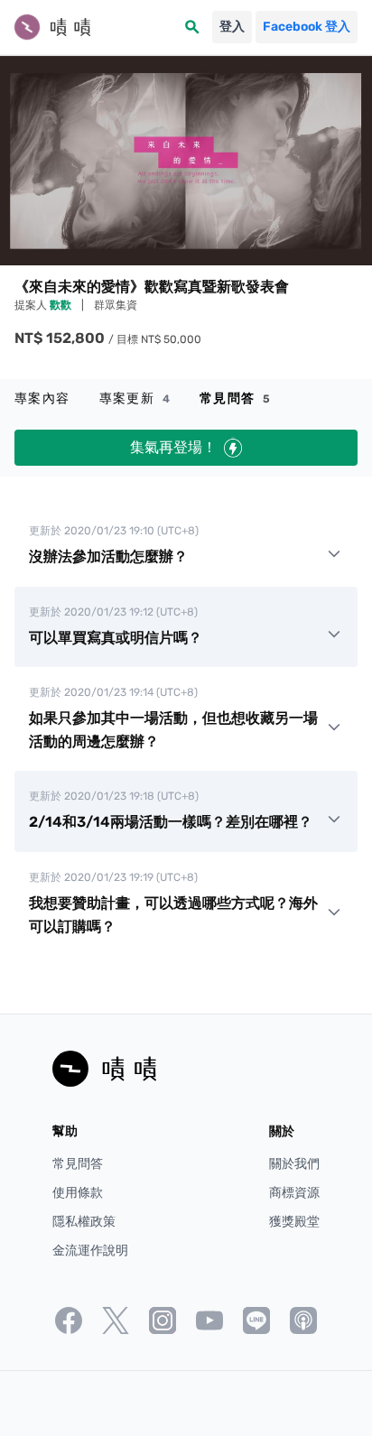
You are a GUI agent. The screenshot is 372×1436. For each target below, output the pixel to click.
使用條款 (77, 1192)
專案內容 (42, 398)
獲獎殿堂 (294, 1221)
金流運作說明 (90, 1250)
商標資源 (294, 1192)
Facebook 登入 (306, 26)
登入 (232, 26)
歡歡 (62, 305)
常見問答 (235, 398)
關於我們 (294, 1164)
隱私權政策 (84, 1221)
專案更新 (135, 398)
